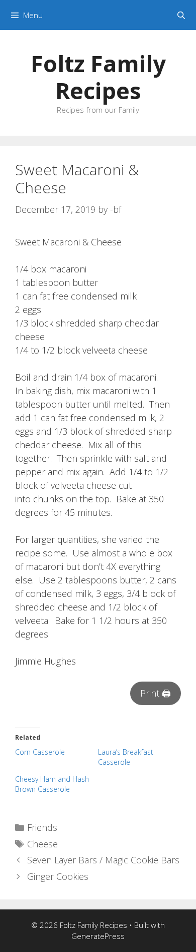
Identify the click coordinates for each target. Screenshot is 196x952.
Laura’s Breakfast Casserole (125, 757)
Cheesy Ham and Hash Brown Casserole (52, 784)
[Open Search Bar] (181, 15)
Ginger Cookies (57, 876)
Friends (42, 827)
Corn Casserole (40, 752)
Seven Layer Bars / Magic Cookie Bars (103, 860)
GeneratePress (98, 936)
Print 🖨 (155, 693)
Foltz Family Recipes (98, 77)
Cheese (42, 844)
